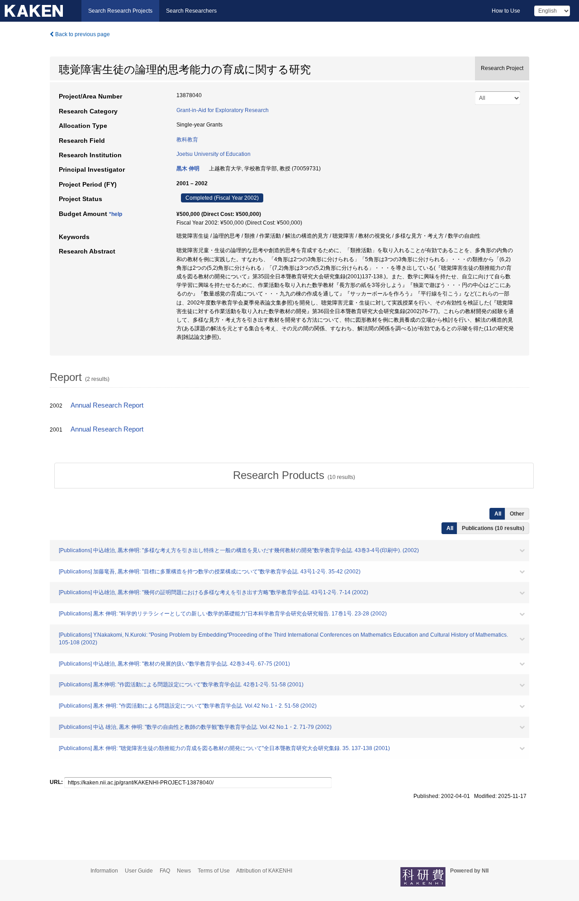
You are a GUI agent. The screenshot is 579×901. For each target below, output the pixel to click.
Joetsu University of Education (213, 154)
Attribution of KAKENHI (264, 871)
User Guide (139, 871)
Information (104, 871)
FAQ (165, 871)
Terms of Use (214, 871)
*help (115, 214)
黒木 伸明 (187, 168)
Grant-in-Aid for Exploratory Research (222, 110)
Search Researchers (191, 11)
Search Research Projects (120, 11)
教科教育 (187, 139)
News (184, 871)
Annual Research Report (107, 405)
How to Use (506, 11)
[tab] (294, 475)
